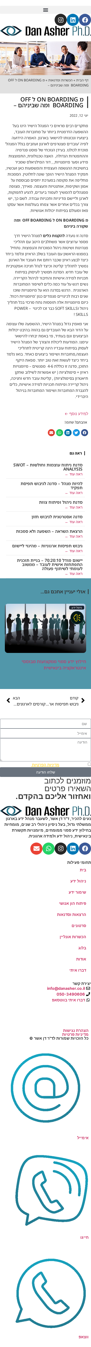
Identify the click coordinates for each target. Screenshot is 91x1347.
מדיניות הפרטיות (45, 764)
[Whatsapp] (48, 849)
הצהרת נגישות (76, 1030)
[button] (45, 10)
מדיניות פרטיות (75, 1034)
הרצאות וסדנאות (71, 914)
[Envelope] (36, 849)
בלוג (82, 947)
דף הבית (82, 80)
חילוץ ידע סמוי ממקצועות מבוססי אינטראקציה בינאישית (54, 664)
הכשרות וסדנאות (60, 80)
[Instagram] (61, 20)
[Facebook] (85, 20)
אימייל (83, 1137)
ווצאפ (84, 1336)
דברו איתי (77, 970)
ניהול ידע (77, 607)
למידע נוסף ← (76, 413)
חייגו (84, 1237)
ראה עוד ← (74, 474)
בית (83, 869)
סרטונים (79, 925)
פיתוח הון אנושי (72, 903)
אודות (81, 959)
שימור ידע (77, 892)
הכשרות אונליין (73, 936)
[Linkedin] (73, 20)
